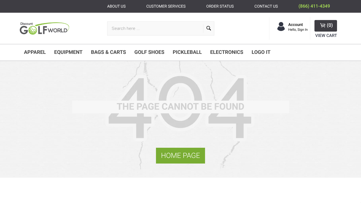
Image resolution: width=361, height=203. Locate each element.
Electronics (226, 52)
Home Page (180, 156)
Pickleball (187, 52)
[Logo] (46, 28)
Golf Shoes (149, 52)
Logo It (261, 52)
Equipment (68, 52)
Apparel (35, 52)
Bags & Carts (108, 52)
